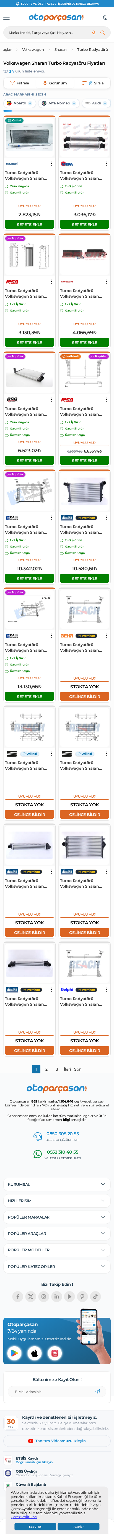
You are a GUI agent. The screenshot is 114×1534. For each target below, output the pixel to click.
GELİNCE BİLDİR (84, 696)
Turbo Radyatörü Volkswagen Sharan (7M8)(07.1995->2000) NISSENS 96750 (25, 1001)
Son (78, 1069)
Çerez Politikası (24, 1517)
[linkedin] (56, 1296)
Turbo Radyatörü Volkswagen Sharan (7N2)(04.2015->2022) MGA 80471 (24, 293)
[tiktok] (95, 1296)
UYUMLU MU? (29, 206)
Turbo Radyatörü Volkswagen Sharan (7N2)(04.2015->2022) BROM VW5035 (79, 293)
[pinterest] (82, 1296)
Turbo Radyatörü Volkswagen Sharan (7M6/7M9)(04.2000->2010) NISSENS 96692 (81, 883)
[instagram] (43, 1296)
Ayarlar (79, 1526)
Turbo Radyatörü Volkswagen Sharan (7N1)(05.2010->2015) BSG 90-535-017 (28, 411)
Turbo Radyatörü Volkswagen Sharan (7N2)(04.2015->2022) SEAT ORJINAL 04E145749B (24, 765)
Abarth (20, 103)
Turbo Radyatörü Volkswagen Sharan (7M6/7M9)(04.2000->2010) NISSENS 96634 (26, 883)
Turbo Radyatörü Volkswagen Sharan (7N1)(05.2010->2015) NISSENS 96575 (79, 529)
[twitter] (30, 1296)
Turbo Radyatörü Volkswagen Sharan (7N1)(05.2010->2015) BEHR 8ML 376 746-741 (82, 647)
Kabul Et (35, 1526)
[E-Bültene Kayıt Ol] (97, 1391)
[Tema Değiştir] (105, 17)
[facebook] (17, 1296)
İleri (67, 1069)
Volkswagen (33, 49)
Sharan (61, 49)
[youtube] (69, 1296)
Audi (96, 103)
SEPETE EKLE (29, 224)
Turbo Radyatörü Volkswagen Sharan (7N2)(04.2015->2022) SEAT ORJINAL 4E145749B (79, 765)
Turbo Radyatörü (92, 49)
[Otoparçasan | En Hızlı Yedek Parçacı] (56, 17)
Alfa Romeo (59, 103)
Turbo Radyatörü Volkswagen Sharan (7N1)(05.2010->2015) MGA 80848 (83, 411)
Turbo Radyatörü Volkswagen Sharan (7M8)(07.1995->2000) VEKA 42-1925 (80, 175)
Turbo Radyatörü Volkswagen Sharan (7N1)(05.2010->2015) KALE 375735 (29, 647)
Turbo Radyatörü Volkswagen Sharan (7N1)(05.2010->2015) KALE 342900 (29, 529)
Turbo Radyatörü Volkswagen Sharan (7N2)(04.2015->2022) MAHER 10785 (24, 175)
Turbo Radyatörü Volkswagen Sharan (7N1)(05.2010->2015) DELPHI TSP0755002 (79, 1001)
